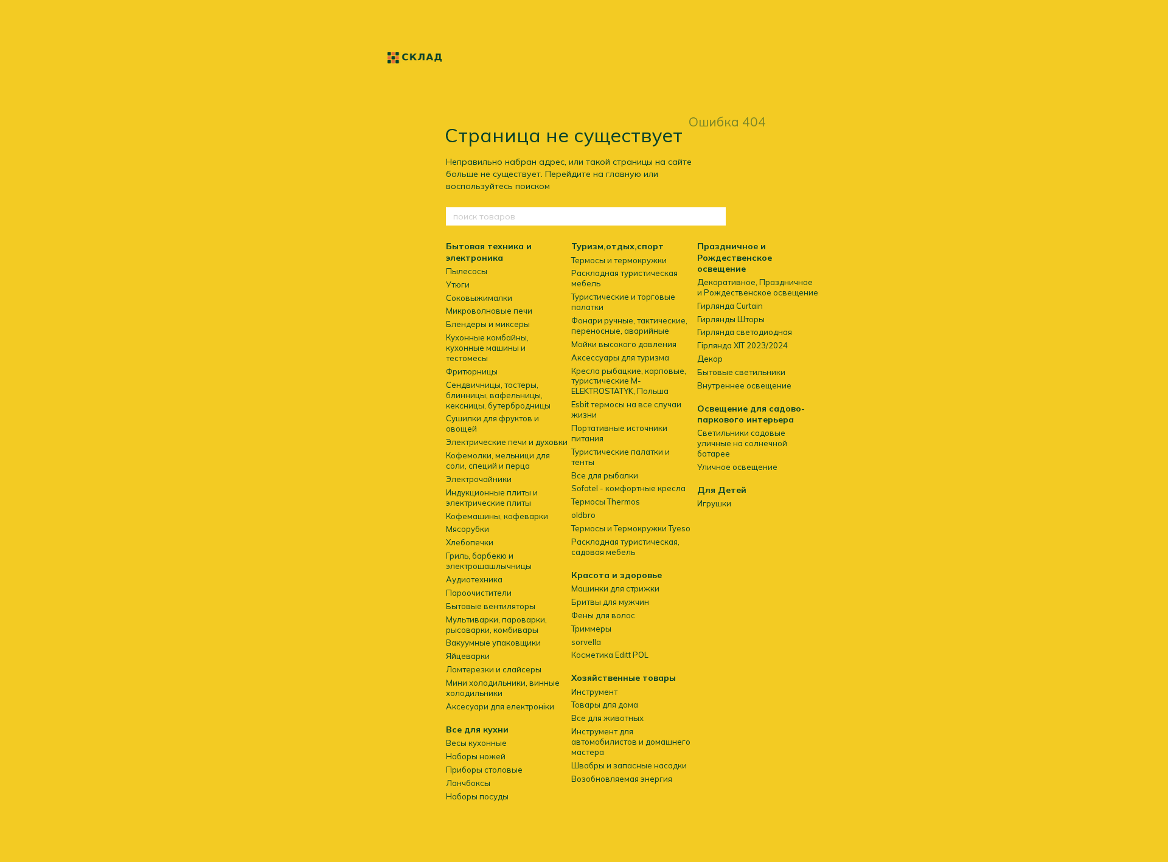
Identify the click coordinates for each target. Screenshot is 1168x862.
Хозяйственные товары (623, 677)
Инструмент (594, 692)
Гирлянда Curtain (730, 306)
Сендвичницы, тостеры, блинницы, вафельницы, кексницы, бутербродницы (498, 395)
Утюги (458, 284)
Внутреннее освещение (744, 385)
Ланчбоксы (468, 783)
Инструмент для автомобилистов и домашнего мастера (630, 741)
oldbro (583, 515)
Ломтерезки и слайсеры (493, 669)
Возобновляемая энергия (621, 779)
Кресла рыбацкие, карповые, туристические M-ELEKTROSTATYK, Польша (628, 381)
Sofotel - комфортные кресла (628, 488)
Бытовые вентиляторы (490, 606)
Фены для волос (603, 615)
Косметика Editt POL (609, 655)
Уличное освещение (737, 467)
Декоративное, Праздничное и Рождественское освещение (757, 287)
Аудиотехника (474, 579)
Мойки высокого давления (623, 344)
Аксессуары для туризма (620, 357)
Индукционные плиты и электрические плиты (492, 498)
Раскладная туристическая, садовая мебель (625, 547)
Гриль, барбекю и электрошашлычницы (489, 561)
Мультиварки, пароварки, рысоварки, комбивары (496, 625)
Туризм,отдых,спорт (617, 246)
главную (623, 173)
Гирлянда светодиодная (744, 332)
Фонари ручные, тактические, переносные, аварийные (629, 325)
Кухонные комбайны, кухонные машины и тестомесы (487, 348)
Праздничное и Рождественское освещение (734, 257)
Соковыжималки (479, 298)
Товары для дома (604, 704)
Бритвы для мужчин (610, 602)
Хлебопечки (469, 542)
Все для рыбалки (604, 475)
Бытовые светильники (741, 372)
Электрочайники (479, 479)
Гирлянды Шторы (731, 319)
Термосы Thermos (605, 501)
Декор (710, 359)
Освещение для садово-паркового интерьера (751, 414)
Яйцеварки (468, 656)
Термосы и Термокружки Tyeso (630, 528)
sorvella (586, 642)
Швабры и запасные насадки (629, 765)
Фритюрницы (472, 371)
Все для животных (607, 718)
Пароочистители (479, 593)
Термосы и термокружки (619, 260)
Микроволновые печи (489, 310)
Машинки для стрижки (615, 588)
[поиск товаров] (716, 216)
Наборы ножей (476, 756)
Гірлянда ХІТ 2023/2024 (742, 345)
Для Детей (721, 489)
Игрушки (714, 503)
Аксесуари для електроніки (500, 706)
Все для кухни (477, 729)
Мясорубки (467, 529)
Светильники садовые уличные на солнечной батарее (742, 443)
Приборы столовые (484, 769)
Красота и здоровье (616, 575)
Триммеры (591, 628)
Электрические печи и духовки (507, 442)
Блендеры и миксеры (488, 324)
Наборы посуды (477, 796)
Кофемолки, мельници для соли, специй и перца (498, 460)
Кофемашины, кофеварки (497, 516)
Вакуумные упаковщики (493, 642)
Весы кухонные (476, 743)
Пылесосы (466, 271)
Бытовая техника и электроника (489, 252)
